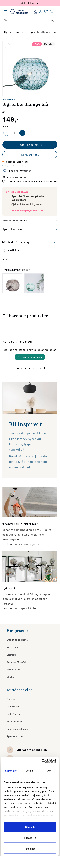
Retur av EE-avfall (16, 662)
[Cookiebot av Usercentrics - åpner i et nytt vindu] (42, 761)
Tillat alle (30, 827)
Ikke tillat (30, 848)
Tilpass (28, 837)
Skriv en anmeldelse (30, 357)
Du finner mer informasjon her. (22, 544)
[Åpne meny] (5, 11)
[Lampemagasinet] (19, 11)
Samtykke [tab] (11, 770)
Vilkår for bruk (14, 721)
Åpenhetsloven (15, 736)
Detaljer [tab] (30, 770)
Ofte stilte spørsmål (17, 639)
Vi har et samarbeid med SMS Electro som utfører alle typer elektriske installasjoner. (26, 534)
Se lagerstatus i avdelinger (15, 165)
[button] (52, 12)
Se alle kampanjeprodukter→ (29, 210)
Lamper (20, 32)
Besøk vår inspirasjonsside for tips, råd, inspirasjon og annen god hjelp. (28, 461)
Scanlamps (8, 99)
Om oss (11, 699)
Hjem (7, 32)
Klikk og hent (30, 154)
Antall (5, 126)
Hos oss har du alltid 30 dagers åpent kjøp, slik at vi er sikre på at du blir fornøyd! (26, 599)
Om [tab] (49, 770)
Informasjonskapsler (18, 729)
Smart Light (13, 647)
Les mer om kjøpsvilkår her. (20, 608)
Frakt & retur (14, 714)
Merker (11, 677)
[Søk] (52, 20)
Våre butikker (14, 669)
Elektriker (12, 654)
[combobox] (30, 20)
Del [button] (8, 259)
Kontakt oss (13, 706)
